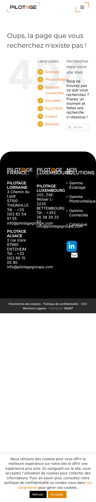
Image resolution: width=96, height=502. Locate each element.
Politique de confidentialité (60, 304)
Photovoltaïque (56, 79)
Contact (51, 116)
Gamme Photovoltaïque (78, 199)
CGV (84, 304)
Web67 (68, 308)
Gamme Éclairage (77, 185)
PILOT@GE (53, 108)
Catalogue (78, 224)
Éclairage (52, 72)
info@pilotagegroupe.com (30, 223)
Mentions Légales (34, 308)
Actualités (53, 100)
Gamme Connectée (78, 212)
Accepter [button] (57, 494)
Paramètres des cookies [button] (24, 304)
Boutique (52, 124)
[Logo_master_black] (23, 4)
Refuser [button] (38, 494)
